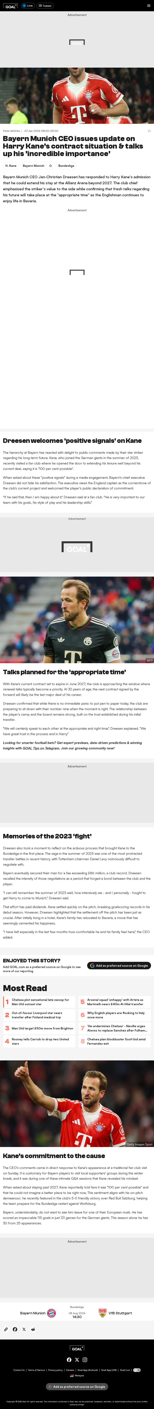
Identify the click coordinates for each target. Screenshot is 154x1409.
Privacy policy (55, 1370)
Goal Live (125, 1370)
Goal (24, 1401)
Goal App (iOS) (109, 1370)
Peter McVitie (11, 130)
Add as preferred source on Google (122, 965)
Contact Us (18, 1370)
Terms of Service (36, 1370)
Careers (70, 1370)
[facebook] (69, 1360)
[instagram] (85, 1360)
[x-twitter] (77, 1360)
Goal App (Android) (88, 1370)
